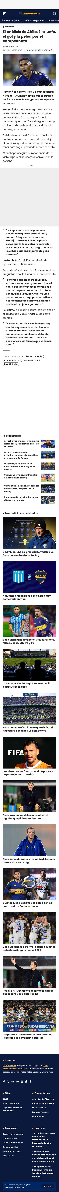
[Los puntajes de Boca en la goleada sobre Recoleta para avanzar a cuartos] (29, 1016)
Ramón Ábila (10, 109)
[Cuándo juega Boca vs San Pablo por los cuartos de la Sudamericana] (29, 884)
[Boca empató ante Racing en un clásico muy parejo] (48, 500)
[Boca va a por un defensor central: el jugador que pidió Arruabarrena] (29, 796)
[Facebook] (4, 1082)
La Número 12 (12, 47)
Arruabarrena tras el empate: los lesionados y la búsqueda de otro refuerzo (21, 444)
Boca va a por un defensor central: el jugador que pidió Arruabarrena (25, 817)
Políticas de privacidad (14, 1187)
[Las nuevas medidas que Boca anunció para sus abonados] (29, 665)
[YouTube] (12, 1082)
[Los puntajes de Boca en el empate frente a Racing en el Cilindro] (48, 466)
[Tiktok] (26, 1082)
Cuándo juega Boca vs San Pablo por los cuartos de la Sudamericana (27, 904)
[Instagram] (22, 1082)
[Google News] (17, 1082)
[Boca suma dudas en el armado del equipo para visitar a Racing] (29, 840)
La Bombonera (30, 360)
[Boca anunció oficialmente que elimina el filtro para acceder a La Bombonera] (29, 709)
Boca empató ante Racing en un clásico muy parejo (21, 498)
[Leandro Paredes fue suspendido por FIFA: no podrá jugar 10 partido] (29, 753)
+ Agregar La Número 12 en (38, 50)
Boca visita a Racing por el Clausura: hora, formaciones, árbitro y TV (29, 641)
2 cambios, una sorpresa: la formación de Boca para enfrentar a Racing (28, 553)
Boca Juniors (11, 360)
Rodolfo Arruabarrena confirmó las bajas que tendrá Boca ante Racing (28, 992)
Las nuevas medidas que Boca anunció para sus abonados (26, 685)
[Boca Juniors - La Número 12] (29, 13)
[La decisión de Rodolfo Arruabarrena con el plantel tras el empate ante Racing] (48, 455)
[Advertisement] (29, 4)
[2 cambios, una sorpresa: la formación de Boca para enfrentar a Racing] (29, 533)
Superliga (9, 27)
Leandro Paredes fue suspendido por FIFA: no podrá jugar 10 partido (28, 773)
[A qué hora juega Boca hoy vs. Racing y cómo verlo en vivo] (29, 577)
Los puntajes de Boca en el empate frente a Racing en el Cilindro (19, 466)
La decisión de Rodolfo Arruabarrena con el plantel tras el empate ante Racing (21, 455)
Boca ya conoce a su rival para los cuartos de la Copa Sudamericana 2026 (29, 948)
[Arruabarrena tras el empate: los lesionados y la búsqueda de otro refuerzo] (48, 444)
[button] (48, 1186)
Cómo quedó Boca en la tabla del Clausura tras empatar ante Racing (21, 488)
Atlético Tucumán (32, 356)
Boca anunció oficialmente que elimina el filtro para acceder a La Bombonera (28, 729)
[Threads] (30, 1082)
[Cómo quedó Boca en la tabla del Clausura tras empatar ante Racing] (48, 488)
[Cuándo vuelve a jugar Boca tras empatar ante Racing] (48, 478)
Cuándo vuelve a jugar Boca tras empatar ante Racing (21, 476)
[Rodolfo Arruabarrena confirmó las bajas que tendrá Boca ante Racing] (29, 972)
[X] (8, 1082)
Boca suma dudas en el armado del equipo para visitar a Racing (29, 860)
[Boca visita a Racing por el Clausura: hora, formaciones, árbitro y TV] (29, 621)
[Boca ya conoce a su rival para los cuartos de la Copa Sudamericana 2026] (29, 928)
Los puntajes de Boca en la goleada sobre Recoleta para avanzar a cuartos (28, 1036)
